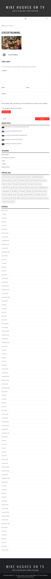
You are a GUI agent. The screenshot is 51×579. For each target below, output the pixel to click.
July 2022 (4, 395)
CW (30, 180)
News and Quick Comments (8, 157)
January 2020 (5, 508)
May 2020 (4, 493)
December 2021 (5, 421)
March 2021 (4, 455)
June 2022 (4, 399)
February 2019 (5, 550)
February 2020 (5, 504)
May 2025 (4, 267)
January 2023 (5, 372)
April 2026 (4, 225)
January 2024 (5, 327)
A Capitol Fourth (6, 177)
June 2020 (4, 489)
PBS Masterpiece (28, 194)
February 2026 (5, 233)
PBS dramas (20, 194)
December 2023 (5, 331)
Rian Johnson (5, 198)
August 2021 (4, 437)
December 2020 (5, 467)
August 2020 (4, 482)
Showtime (12, 198)
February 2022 (5, 414)
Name (3, 87)
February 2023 (5, 369)
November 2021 (5, 425)
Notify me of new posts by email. (12, 108)
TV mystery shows (6, 201)
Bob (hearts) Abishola (38, 177)
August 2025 (4, 255)
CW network (35, 180)
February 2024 (5, 323)
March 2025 (4, 274)
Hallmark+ (13, 187)
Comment (4, 70)
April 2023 (4, 361)
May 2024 (4, 312)
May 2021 (4, 448)
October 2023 (5, 338)
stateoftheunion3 (13, 55)
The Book (4, 164)
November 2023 (5, 335)
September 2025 (5, 252)
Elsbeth (16, 184)
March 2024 (4, 320)
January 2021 (5, 463)
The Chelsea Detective (31, 198)
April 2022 (4, 406)
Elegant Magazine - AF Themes (36, 575)
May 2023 (4, 357)
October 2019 (5, 520)
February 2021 (5, 459)
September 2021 (5, 433)
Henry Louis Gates (30, 187)
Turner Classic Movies (43, 198)
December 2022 (5, 376)
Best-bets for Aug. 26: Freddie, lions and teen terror (13, 143)
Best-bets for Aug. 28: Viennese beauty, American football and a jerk (16, 135)
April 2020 (4, 497)
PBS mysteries (37, 194)
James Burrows (5, 191)
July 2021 (4, 440)
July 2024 (4, 305)
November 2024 (5, 289)
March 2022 (4, 410)
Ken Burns (29, 191)
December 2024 (5, 286)
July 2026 (4, 214)
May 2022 (4, 403)
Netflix (3, 194)
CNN (27, 180)
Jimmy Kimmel (14, 191)
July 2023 (4, 350)
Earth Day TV (10, 184)
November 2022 (5, 380)
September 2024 (5, 297)
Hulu (37, 187)
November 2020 (5, 471)
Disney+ (4, 184)
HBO (18, 187)
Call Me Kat (14, 180)
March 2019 (4, 546)
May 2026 (4, 222)
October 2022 (5, 384)
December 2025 (5, 240)
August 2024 (4, 301)
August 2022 (4, 391)
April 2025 (4, 271)
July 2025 (4, 259)
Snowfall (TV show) (20, 198)
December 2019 (5, 512)
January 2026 (5, 237)
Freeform (22, 184)
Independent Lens (43, 187)
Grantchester (5, 187)
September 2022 (5, 388)
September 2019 (5, 523)
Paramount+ (10, 194)
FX (26, 184)
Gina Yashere (38, 184)
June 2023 (4, 354)
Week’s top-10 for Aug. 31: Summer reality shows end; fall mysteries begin (17, 126)
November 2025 (5, 244)
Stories (3, 161)
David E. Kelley (43, 180)
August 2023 (4, 346)
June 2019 (4, 535)
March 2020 (4, 501)
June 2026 (4, 218)
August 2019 (4, 527)
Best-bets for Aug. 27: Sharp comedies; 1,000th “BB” (13, 139)
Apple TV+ (29, 177)
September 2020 (5, 478)
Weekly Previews (6, 167)
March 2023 (4, 365)
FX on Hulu (31, 184)
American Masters (22, 177)
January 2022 (5, 418)
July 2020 (4, 486)
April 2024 (4, 316)
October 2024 (5, 293)
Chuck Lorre (21, 180)
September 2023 (5, 342)
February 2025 (5, 278)
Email (28, 87)
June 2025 (4, 263)
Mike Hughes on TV (25, 7)
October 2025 (5, 248)
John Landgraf (22, 191)
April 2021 (4, 452)
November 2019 (5, 516)
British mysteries (6, 180)
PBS (15, 194)
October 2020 (5, 474)
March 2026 (4, 229)
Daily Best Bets (5, 154)
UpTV (13, 201)
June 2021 (4, 444)
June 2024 (4, 308)
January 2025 (5, 282)
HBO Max (22, 187)
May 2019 (4, 538)
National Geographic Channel (40, 191)
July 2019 (4, 531)
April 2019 (4, 542)
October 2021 (5, 429)
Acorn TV (14, 177)
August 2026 (4, 210)
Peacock (44, 194)
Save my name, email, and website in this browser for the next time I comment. (25, 103)
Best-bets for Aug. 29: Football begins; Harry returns (13, 131)
